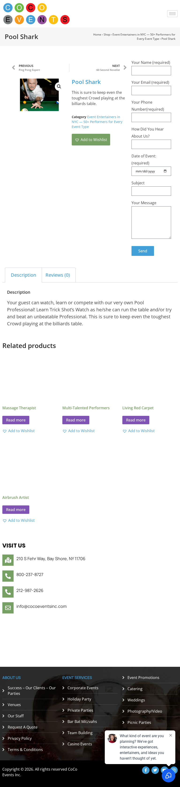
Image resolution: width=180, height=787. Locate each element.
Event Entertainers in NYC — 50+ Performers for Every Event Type (143, 37)
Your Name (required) (150, 62)
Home (97, 34)
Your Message (143, 202)
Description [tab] (23, 275)
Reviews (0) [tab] (57, 275)
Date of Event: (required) (143, 159)
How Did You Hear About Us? (147, 133)
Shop (107, 34)
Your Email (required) (150, 82)
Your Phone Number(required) (147, 106)
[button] (59, 86)
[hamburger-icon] (172, 13)
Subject (138, 182)
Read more (16, 420)
